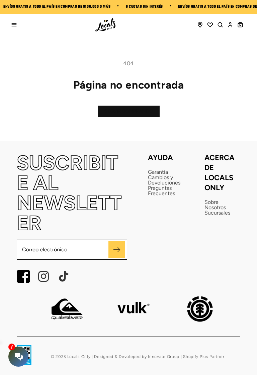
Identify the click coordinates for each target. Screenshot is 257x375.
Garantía (158, 172)
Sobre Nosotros (215, 205)
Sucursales (217, 213)
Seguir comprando (128, 111)
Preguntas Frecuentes (161, 190)
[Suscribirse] (116, 249)
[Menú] (14, 24)
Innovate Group (163, 356)
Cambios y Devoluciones (164, 180)
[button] (220, 24)
